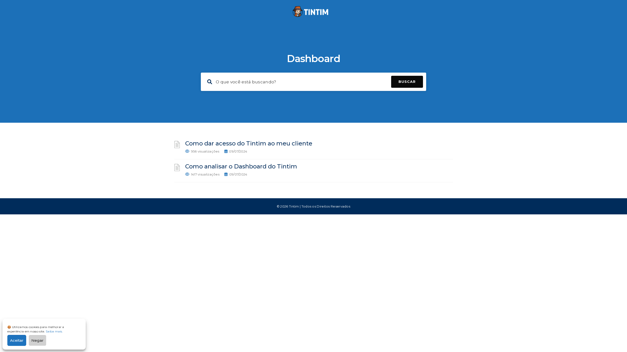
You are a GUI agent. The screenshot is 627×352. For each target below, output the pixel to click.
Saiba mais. (54, 331)
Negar (37, 340)
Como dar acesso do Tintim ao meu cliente (248, 143)
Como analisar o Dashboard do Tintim (241, 166)
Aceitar (17, 340)
